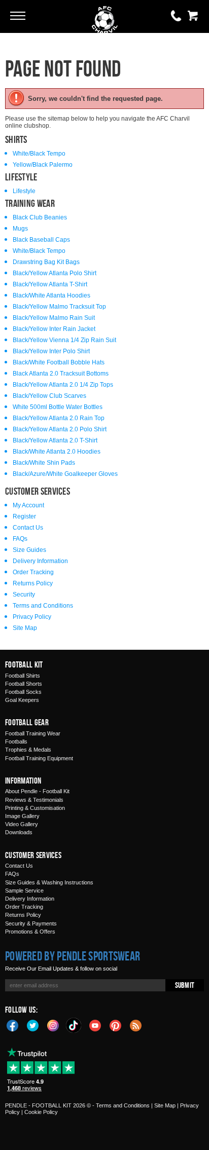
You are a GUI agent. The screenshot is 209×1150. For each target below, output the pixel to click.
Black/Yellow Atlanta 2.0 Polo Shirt (60, 429)
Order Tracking (33, 572)
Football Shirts (22, 676)
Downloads (18, 832)
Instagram (53, 1024)
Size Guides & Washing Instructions (49, 882)
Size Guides (29, 549)
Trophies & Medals (28, 750)
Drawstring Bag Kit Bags (46, 262)
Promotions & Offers (30, 932)
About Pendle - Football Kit (37, 791)
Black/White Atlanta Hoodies (51, 295)
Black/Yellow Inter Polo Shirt (51, 351)
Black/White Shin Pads (44, 462)
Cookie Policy (41, 1112)
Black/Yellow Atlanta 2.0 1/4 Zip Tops (63, 384)
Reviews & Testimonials (34, 800)
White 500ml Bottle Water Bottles (57, 407)
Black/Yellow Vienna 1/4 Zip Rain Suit (64, 340)
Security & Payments (31, 923)
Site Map (25, 628)
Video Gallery (21, 824)
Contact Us (28, 527)
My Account (28, 505)
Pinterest (115, 1024)
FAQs (20, 538)
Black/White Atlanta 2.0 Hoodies (56, 451)
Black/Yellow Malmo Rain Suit (54, 317)
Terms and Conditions (43, 605)
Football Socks (23, 692)
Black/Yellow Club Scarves (49, 395)
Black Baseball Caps (41, 239)
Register (24, 516)
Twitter (33, 1024)
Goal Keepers (22, 700)
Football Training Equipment (39, 758)
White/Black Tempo (39, 153)
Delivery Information (40, 561)
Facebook (12, 1024)
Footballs (16, 741)
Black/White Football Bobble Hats (58, 362)
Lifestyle (24, 191)
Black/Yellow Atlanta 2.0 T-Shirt (55, 440)
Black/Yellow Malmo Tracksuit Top (59, 306)
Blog (136, 1024)
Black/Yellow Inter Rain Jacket (54, 328)
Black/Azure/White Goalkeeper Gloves (65, 473)
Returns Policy (33, 583)
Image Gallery (22, 816)
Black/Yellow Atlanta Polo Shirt (54, 273)
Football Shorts (23, 684)
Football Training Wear (32, 733)
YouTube (95, 1024)
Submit (184, 985)
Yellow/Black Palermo (43, 164)
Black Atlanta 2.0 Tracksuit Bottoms (61, 373)
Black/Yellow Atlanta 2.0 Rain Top (58, 418)
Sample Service (24, 890)
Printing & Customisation (35, 808)
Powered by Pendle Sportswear (72, 955)
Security (24, 594)
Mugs (20, 228)
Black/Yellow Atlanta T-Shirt (50, 284)
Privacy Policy (32, 616)
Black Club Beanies (40, 217)
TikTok (74, 1025)
